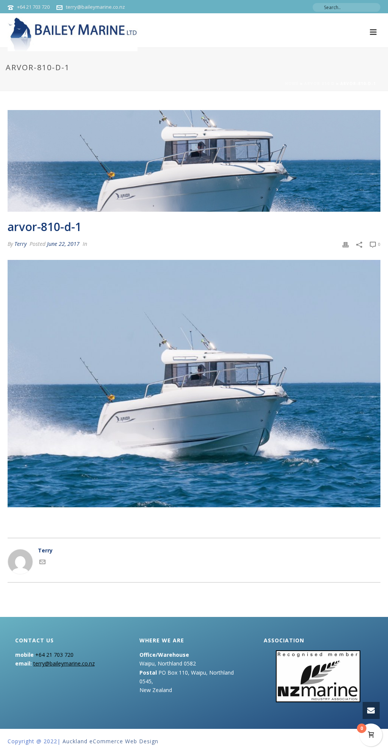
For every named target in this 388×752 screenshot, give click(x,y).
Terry (20, 243)
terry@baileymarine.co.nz (95, 6)
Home (292, 83)
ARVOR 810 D (319, 83)
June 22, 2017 (63, 243)
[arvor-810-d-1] (194, 161)
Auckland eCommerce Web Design (110, 741)
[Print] (346, 243)
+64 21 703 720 (33, 6)
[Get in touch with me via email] (42, 562)
